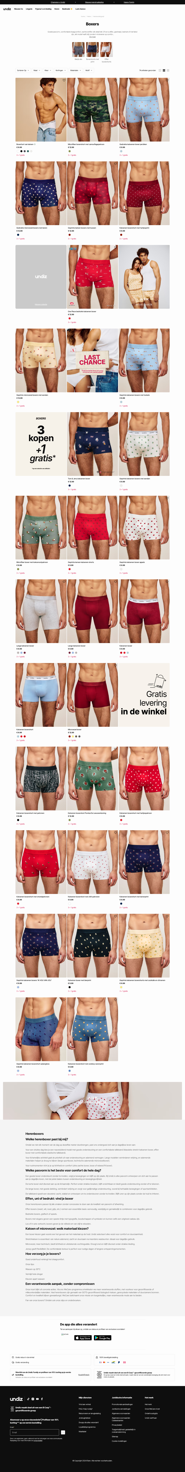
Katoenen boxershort (24, 729)
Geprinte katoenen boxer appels (132, 562)
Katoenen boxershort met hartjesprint (134, 228)
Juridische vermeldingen (121, 1409)
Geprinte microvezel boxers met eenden (32, 395)
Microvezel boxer (74, 729)
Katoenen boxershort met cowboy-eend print (86, 1064)
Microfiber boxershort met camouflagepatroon (86, 144)
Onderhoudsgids (151, 1413)
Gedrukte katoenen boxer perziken (133, 144)
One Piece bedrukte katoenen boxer (82, 311)
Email (12, 1427)
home (83, 16)
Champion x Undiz (58, 2)
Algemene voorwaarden (121, 1413)
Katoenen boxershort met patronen (30, 813)
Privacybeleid (117, 1425)
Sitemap (115, 1436)
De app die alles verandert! (89, 1422)
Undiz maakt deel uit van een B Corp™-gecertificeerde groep (128, 1373)
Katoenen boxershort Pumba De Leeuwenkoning (87, 813)
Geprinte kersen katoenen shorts (81, 562)
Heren (89, 16)
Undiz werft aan (151, 1418)
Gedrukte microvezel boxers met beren (31, 228)
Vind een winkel (85, 1404)
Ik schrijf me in (84, 1375)
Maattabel (82, 1431)
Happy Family (129, 2)
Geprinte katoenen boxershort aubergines (32, 1064)
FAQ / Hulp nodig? (85, 1409)
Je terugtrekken (84, 1418)
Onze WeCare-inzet (152, 1409)
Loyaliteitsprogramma (87, 1427)
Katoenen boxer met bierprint (79, 980)
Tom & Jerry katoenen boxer (79, 479)
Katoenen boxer (126, 646)
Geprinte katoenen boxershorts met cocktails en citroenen (142, 980)
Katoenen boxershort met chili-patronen (84, 897)
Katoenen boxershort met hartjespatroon (136, 813)
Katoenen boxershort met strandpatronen (32, 897)
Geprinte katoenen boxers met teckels (135, 395)
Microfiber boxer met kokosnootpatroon (32, 562)
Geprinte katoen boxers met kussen (82, 228)
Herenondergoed (98, 16)
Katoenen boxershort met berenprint (134, 897)
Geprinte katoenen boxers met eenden (135, 479)
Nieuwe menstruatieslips (94, 2)
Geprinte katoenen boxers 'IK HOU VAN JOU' (34, 980)
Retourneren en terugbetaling (90, 1413)
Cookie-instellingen (119, 1441)
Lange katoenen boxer (25, 646)
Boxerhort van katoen (25, 144)
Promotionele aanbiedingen (122, 1404)
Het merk (148, 1404)
